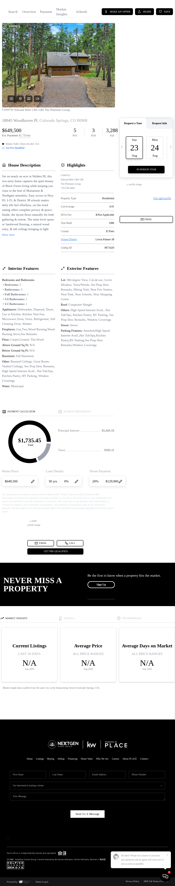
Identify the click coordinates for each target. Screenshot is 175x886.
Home (30, 759)
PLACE (103, 859)
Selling (61, 759)
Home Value (87, 759)
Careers (115, 759)
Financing (72, 759)
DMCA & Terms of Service (156, 881)
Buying (50, 759)
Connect (144, 759)
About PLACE (130, 759)
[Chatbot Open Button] (165, 876)
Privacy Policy (132, 881)
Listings (40, 759)
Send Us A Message (88, 814)
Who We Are (102, 759)
